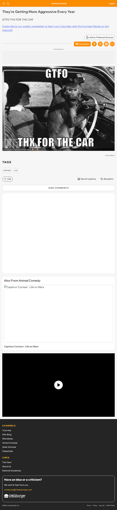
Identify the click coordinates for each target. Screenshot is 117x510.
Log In (112, 3)
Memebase (7, 438)
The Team (7, 462)
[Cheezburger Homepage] (58, 496)
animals (7, 170)
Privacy (95, 505)
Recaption (108, 179)
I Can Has (6, 430)
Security (102, 505)
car (15, 170)
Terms (89, 505)
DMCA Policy (110, 505)
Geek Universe (9, 447)
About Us (6, 466)
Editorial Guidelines (11, 470)
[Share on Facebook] (94, 44)
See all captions (88, 179)
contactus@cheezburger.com (18, 489)
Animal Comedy (59, 3)
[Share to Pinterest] (106, 44)
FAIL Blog (6, 434)
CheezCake (7, 451)
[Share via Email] (112, 44)
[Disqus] (58, 235)
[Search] (8, 3)
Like (9, 179)
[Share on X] (100, 44)
